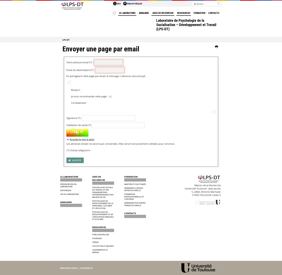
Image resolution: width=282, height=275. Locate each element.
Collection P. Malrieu (103, 246)
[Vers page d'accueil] (72, 6)
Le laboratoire (127, 12)
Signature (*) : (74, 118)
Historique (65, 190)
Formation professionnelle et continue (134, 196)
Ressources (183, 12)
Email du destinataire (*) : (80, 70)
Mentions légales (69, 268)
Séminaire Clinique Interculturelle (133, 189)
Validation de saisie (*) (78, 125)
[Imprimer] (216, 47)
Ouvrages (97, 238)
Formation (199, 12)
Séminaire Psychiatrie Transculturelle (135, 204)
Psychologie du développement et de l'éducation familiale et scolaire (103, 216)
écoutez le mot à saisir (82, 139)
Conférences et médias (100, 251)
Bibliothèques (134, 3)
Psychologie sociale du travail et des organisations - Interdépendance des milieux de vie (103, 192)
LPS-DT (65, 39)
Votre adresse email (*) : (79, 62)
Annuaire (144, 12)
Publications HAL (100, 234)
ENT (119, 3)
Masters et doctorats (135, 184)
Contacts (213, 12)
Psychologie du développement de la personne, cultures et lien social (102, 204)
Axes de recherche (162, 12)
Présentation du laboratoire (68, 185)
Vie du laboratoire (69, 194)
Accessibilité (86, 268)
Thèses (95, 242)
